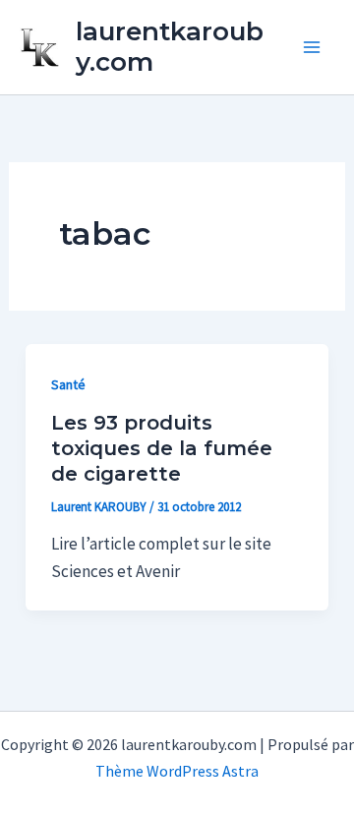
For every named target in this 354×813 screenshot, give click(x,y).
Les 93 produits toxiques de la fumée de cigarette (161, 448)
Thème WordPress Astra (177, 771)
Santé (68, 384)
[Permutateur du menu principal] (312, 47)
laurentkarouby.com (170, 47)
